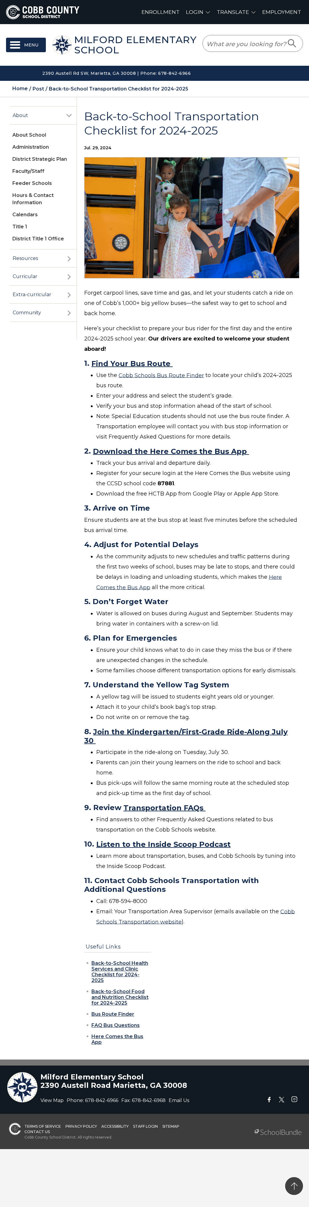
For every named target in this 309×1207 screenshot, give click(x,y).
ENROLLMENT (161, 12)
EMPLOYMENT (281, 12)
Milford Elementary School (135, 45)
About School (29, 135)
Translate (233, 12)
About (20, 115)
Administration (30, 147)
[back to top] (294, 1186)
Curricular (25, 276)
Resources (25, 258)
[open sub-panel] (69, 115)
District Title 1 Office (38, 239)
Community (27, 312)
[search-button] (292, 43)
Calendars (25, 214)
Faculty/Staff (28, 171)
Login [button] (194, 12)
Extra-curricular (32, 294)
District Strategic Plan (39, 159)
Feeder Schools (32, 183)
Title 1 (19, 227)
